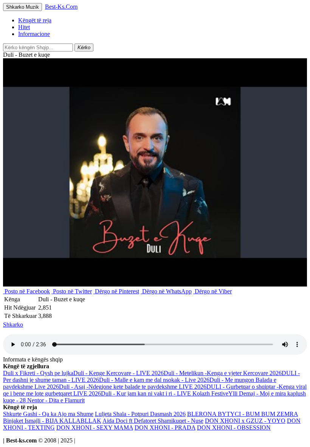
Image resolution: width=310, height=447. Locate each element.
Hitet (24, 27)
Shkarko (13, 324)
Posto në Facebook (26, 291)
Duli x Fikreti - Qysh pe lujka (38, 373)
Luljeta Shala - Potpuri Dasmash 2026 (140, 414)
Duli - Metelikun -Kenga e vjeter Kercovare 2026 (223, 373)
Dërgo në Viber (212, 291)
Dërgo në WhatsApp (166, 291)
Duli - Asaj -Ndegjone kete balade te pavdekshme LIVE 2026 (132, 386)
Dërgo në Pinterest (116, 291)
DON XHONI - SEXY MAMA (94, 427)
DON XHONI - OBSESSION (234, 427)
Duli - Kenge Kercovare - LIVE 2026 (118, 373)
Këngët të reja (34, 20)
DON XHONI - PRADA (165, 427)
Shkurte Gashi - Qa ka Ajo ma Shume (48, 414)
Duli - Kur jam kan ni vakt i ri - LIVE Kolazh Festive (164, 393)
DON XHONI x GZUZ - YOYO (245, 420)
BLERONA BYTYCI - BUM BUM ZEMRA (242, 414)
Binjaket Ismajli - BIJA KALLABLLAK (52, 420)
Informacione (34, 34)
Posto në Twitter (71, 291)
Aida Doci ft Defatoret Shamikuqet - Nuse (152, 420)
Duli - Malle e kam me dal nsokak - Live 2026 (154, 380)
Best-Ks (61, 6)
